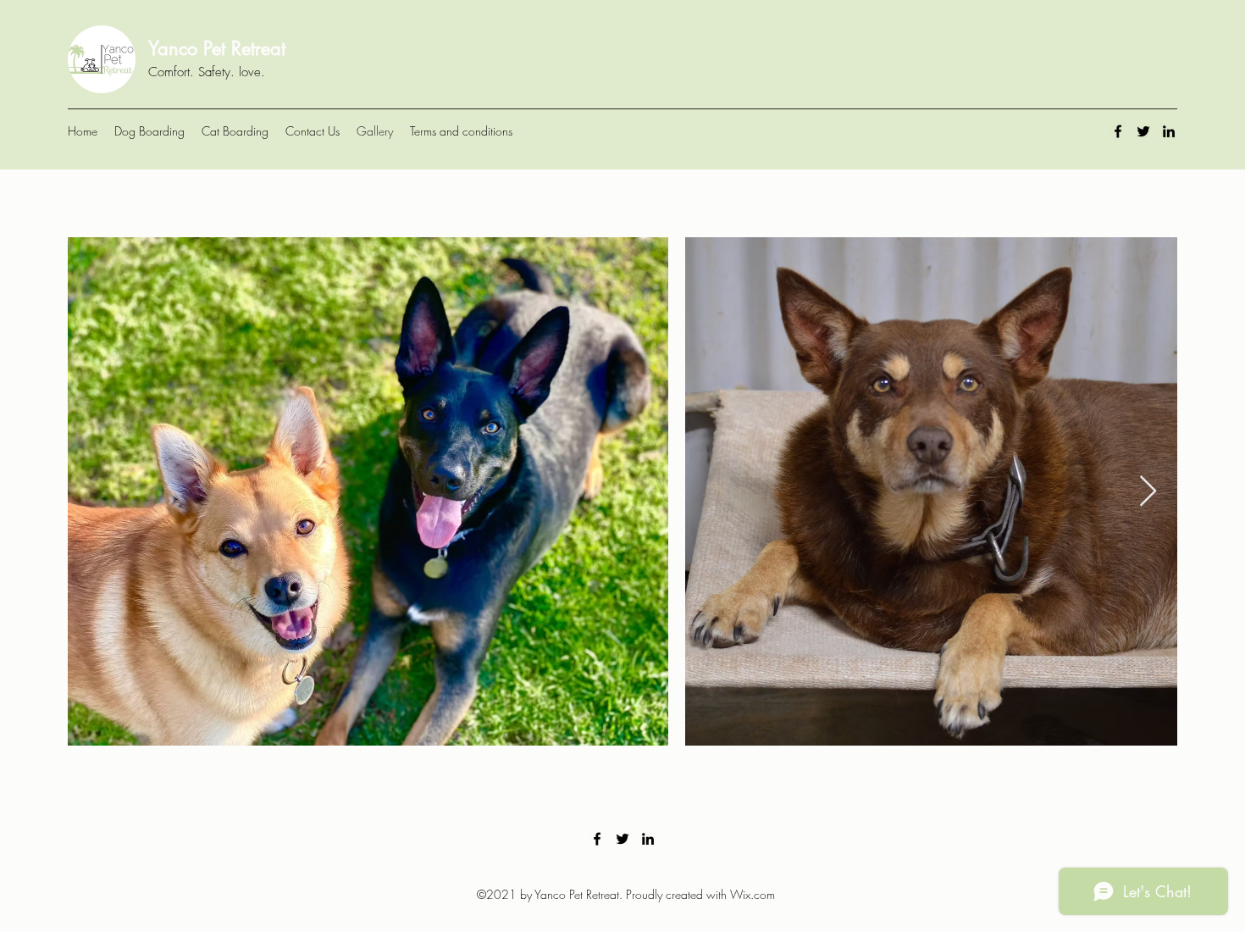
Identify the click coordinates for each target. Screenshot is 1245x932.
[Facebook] (1117, 131)
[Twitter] (1143, 131)
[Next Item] (1148, 491)
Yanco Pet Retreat (216, 48)
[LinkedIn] (1168, 131)
